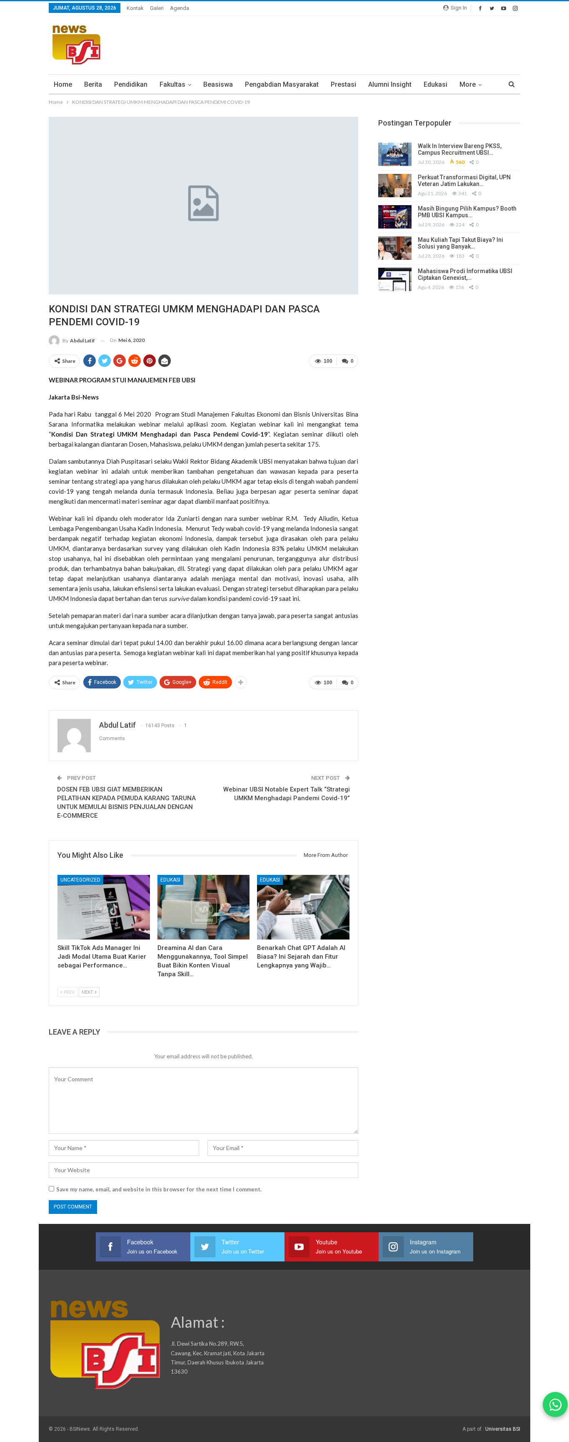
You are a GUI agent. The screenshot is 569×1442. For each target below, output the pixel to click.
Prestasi (343, 84)
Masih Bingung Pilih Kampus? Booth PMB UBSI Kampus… (467, 212)
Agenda (179, 8)
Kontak (135, 8)
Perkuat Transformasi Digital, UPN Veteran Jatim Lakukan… (464, 181)
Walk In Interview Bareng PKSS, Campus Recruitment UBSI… (460, 149)
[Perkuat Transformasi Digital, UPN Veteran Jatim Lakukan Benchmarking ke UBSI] (395, 185)
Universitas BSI (502, 1429)
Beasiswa (218, 84)
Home (63, 84)
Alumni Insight (390, 84)
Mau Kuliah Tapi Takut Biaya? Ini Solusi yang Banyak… (460, 243)
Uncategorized (80, 880)
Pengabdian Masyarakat (282, 84)
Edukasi (435, 84)
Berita (93, 84)
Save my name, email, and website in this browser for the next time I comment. (159, 1189)
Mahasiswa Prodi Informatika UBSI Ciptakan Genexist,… (465, 274)
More (467, 84)
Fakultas (172, 84)
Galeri (157, 8)
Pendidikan (130, 84)
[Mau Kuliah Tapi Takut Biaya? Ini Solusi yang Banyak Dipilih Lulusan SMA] (395, 248)
